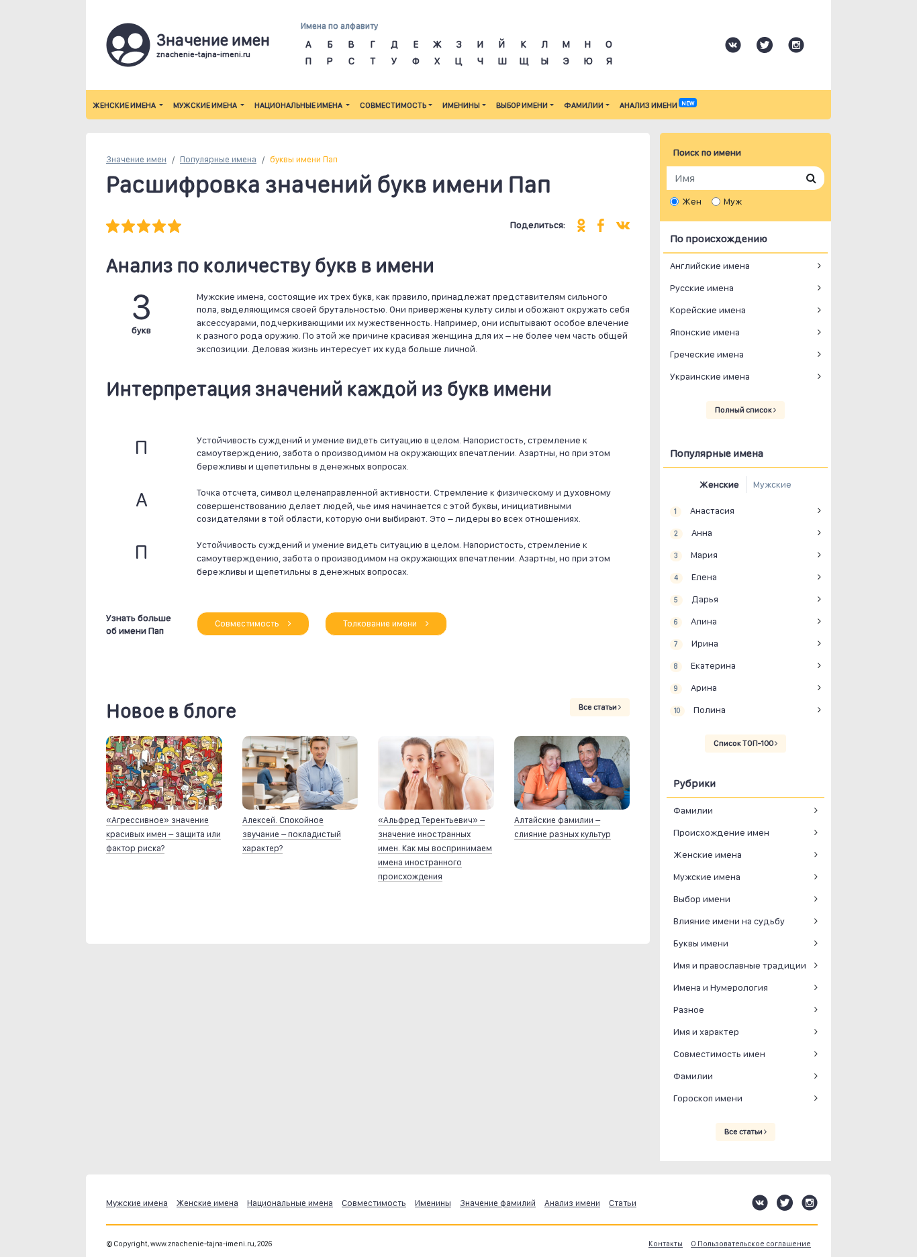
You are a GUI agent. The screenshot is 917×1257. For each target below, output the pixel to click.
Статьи (622, 1203)
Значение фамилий (498, 1203)
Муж (733, 201)
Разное (688, 1009)
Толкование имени (381, 623)
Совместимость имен (719, 1053)
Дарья (696, 599)
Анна (693, 532)
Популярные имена (218, 159)
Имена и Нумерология (720, 987)
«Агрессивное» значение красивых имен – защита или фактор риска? (163, 834)
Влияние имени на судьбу (729, 921)
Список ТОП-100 (744, 743)
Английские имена (710, 265)
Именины (461, 105)
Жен (692, 201)
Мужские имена (205, 105)
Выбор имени (522, 105)
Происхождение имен (721, 832)
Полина (699, 709)
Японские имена (705, 332)
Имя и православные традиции (739, 965)
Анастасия (704, 510)
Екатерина (704, 665)
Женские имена (125, 105)
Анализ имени (657, 105)
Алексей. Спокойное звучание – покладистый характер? (291, 834)
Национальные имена (299, 105)
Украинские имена (710, 376)
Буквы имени (700, 943)
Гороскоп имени (707, 1098)
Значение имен (136, 159)
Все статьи (598, 707)
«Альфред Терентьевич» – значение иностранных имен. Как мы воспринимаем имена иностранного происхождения (435, 848)
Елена (695, 576)
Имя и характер (706, 1031)
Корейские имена (708, 310)
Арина (695, 687)
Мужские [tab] (772, 484)
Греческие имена (707, 354)
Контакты (665, 1244)
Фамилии (584, 105)
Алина (695, 621)
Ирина (696, 643)
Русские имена (702, 287)
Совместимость (393, 105)
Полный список (744, 410)
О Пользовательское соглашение (751, 1244)
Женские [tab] (719, 484)
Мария (695, 554)
